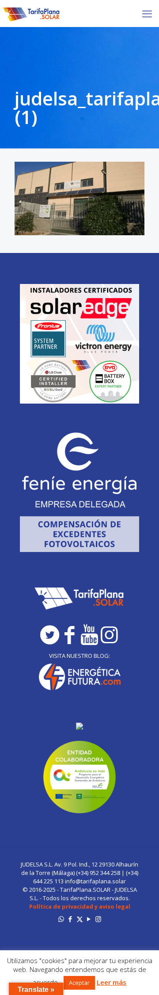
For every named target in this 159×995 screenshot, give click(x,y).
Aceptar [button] (79, 983)
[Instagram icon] (98, 918)
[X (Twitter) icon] (79, 918)
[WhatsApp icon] (61, 918)
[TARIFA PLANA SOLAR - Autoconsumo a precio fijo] (31, 13)
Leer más (111, 982)
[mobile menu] (147, 13)
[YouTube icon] (89, 918)
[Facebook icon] (70, 918)
